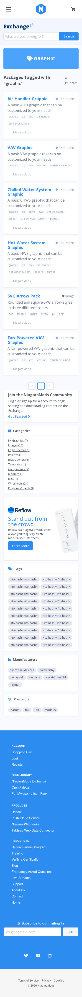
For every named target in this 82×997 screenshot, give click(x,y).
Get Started (18, 416)
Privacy (46, 980)
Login (16, 758)
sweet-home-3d (56, 677)
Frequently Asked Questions (32, 871)
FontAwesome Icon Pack (29, 793)
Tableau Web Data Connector (33, 830)
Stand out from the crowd (27, 521)
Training (17, 853)
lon (37, 710)
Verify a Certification (26, 859)
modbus (50, 710)
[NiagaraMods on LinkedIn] (50, 955)
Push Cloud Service (26, 818)
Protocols (21, 699)
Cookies (59, 980)
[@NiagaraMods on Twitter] (26, 955)
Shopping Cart (22, 752)
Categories (21, 431)
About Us (18, 890)
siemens (34, 677)
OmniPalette (20, 787)
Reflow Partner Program (29, 847)
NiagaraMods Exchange (29, 781)
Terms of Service (28, 980)
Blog (15, 865)
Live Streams (21, 877)
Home (16, 902)
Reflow (16, 812)
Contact (17, 896)
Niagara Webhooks (25, 824)
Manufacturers (24, 659)
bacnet (14, 710)
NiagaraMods (46, 985)
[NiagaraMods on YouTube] (38, 955)
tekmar (15, 685)
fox (27, 710)
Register (18, 764)
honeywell (16, 677)
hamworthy (47, 670)
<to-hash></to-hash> (23, 579)
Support (17, 884)
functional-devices (22, 670)
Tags (17, 569)
